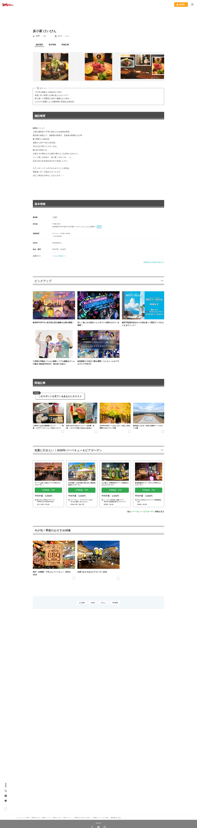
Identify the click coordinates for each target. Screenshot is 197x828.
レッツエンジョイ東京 (22, 817)
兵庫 (93, 602)
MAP (99, 227)
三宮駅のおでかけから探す (82, 817)
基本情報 (40, 204)
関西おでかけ (36, 817)
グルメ (104, 602)
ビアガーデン (149, 511)
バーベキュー (136, 511)
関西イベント (46, 817)
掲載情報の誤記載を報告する (153, 262)
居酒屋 (115, 602)
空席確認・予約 (48, 490)
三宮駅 (82, 602)
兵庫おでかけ (57, 817)
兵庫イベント (67, 817)
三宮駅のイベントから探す (100, 817)
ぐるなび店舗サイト (59, 256)
